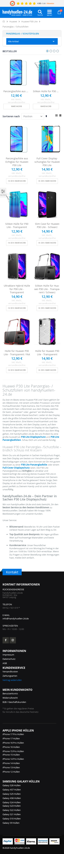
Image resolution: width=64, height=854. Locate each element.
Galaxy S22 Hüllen (12, 810)
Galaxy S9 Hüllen (11, 822)
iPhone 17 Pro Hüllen (13, 734)
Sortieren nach (11, 116)
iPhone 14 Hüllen (11, 763)
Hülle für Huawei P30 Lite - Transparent (47, 352)
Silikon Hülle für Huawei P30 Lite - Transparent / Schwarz (47, 289)
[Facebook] (6, 640)
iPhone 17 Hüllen (11, 738)
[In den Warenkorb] (16, 106)
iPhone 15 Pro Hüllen (13, 751)
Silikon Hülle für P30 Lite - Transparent (46, 91)
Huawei (13, 21)
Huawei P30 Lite (29, 21)
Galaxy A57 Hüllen (12, 789)
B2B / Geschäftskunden (14, 702)
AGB (5, 663)
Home (4, 21)
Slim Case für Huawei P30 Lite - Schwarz (47, 225)
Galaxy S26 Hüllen (12, 785)
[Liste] (60, 115)
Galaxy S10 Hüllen (12, 818)
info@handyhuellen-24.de (16, 618)
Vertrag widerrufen (12, 680)
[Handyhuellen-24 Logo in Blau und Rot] (17, 12)
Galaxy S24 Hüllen (12, 802)
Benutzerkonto (10, 693)
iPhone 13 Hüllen (11, 767)
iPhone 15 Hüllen (11, 754)
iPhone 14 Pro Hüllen (13, 758)
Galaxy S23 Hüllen (12, 805)
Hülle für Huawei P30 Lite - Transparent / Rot (17, 352)
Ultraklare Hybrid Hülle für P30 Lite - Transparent (17, 289)
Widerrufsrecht (10, 697)
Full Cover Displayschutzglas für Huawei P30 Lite (47, 162)
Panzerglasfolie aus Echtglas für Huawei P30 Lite (16, 91)
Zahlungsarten (10, 675)
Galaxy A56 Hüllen (12, 798)
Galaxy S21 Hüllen (12, 814)
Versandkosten (10, 671)
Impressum (8, 654)
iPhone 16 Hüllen (11, 747)
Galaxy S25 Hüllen (12, 793)
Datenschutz (9, 658)
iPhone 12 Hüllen (11, 771)
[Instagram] (13, 640)
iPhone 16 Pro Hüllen (13, 742)
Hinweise (50, 3)
